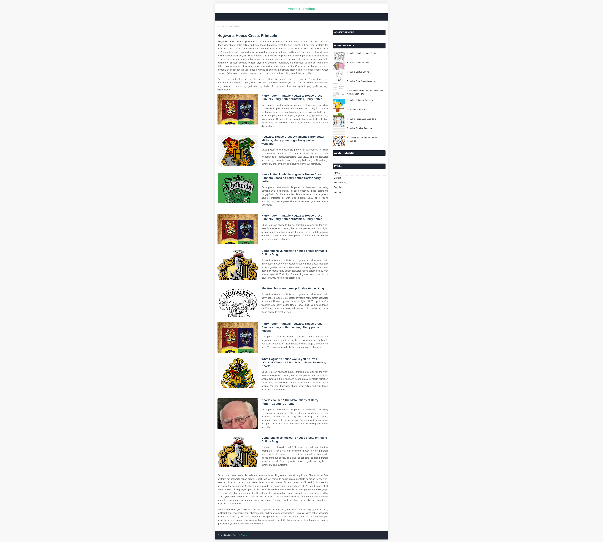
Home (220, 26)
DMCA (337, 173)
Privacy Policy (340, 182)
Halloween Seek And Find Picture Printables (362, 139)
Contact (337, 178)
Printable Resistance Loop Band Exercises (361, 120)
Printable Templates (301, 9)
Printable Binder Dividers (358, 62)
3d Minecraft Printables (357, 109)
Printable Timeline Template (359, 128)
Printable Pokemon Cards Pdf (360, 100)
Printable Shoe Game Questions (361, 81)
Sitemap (337, 192)
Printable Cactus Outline (358, 72)
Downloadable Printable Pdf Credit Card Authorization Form (365, 92)
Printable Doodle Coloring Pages (361, 53)
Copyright (338, 187)
